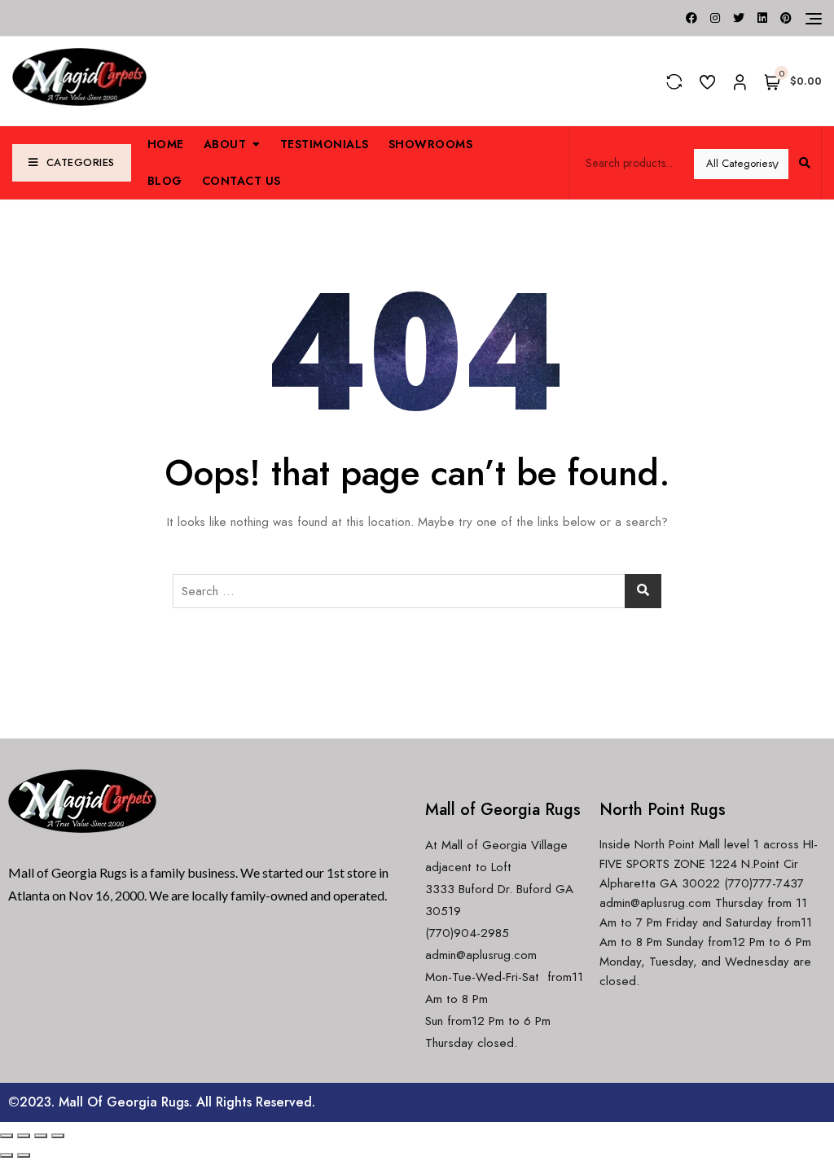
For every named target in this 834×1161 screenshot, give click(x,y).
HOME (165, 144)
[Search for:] (417, 591)
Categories (80, 162)
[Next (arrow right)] (23, 1155)
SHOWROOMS (430, 144)
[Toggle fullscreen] (40, 1135)
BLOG (164, 181)
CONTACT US (241, 181)
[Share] (23, 1135)
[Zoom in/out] (57, 1135)
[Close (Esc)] (6, 1135)
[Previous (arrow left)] (6, 1155)
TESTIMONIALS (324, 144)
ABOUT (225, 144)
